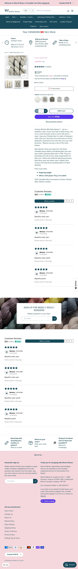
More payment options (54, 122)
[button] (72, 11)
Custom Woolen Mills (41, 58)
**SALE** (33, 26)
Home (6, 52)
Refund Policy (9, 521)
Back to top (38, 455)
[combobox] (42, 10)
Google (43, 496)
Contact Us (9, 514)
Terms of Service (11, 531)
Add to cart (61, 111)
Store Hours (44, 26)
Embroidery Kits (41, 22)
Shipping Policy (10, 528)
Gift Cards (53, 22)
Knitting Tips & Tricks (12, 538)
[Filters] (67, 201)
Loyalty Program (66, 22)
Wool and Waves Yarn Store (16, 560)
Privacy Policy (10, 535)
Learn (7, 17)
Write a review (49, 201)
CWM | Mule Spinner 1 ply (16, 52)
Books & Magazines (13, 22)
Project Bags (27, 22)
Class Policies (9, 524)
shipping (51, 76)
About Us (8, 518)
